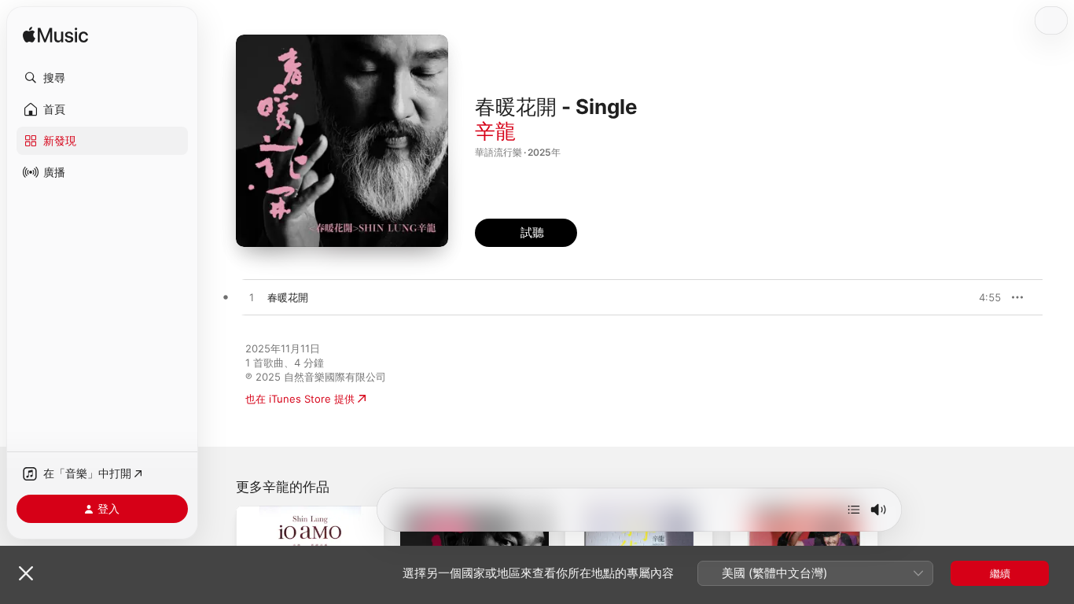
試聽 (993, 297)
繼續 (1000, 573)
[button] (102, 77)
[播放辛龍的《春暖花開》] (251, 298)
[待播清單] (853, 510)
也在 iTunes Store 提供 (300, 398)
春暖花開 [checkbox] (287, 297)
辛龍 (495, 131)
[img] (55, 36)
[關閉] (26, 573)
